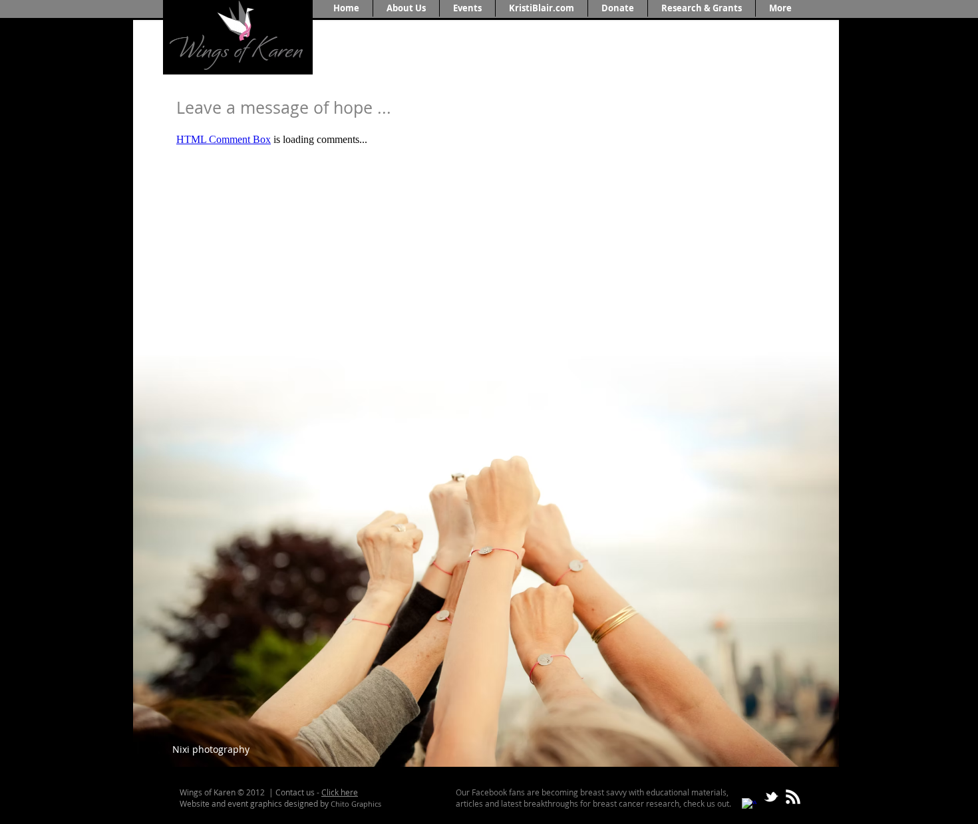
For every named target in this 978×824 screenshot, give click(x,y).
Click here (339, 792)
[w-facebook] (749, 805)
